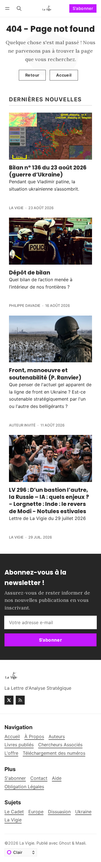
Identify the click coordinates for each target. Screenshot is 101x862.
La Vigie (16, 208)
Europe (35, 811)
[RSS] (20, 700)
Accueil (64, 75)
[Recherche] (19, 8)
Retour (32, 75)
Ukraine (83, 811)
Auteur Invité (22, 425)
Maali (80, 843)
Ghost (65, 843)
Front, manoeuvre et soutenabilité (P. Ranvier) (45, 373)
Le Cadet (14, 811)
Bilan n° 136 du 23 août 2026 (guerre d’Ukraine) (47, 171)
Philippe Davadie (24, 305)
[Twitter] (8, 700)
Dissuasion (59, 811)
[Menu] (8, 8)
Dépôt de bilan (29, 272)
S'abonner (83, 8)
